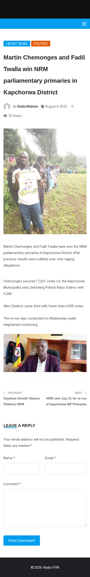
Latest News (16, 44)
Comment (12, 484)
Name (9, 458)
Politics (41, 44)
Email (50, 458)
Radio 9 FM (51, 567)
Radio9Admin (27, 106)
